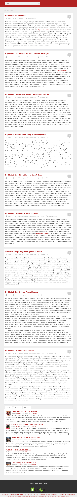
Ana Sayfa (6, 10)
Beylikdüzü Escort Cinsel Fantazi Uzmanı (21, 292)
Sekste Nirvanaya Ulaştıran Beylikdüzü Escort (23, 252)
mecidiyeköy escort (56, 494)
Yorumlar (18, 408)
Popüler (8, 408)
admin (9, 18)
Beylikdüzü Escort (43, 30)
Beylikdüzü (62, 70)
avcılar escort (24, 496)
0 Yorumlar (34, 413)
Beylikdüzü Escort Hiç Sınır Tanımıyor (20, 350)
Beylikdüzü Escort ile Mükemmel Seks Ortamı (23, 175)
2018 (12, 10)
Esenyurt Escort (40, 216)
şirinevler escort (65, 494)
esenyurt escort (16, 496)
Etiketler (26, 408)
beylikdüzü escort (19, 18)
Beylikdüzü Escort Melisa (15, 15)
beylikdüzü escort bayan (30, 56)
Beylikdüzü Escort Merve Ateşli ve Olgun (21, 213)
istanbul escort (6, 494)
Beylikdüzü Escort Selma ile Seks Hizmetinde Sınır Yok (27, 94)
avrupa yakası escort (44, 494)
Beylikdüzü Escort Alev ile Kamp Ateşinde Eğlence (25, 134)
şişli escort (30, 494)
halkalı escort (23, 494)
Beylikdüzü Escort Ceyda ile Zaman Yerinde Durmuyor (27, 54)
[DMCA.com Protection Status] (38, 492)
